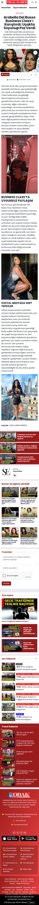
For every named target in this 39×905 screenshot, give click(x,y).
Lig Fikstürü (24, 881)
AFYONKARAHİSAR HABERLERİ (12, 887)
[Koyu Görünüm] (36, 2)
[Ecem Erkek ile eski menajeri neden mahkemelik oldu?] (28, 512)
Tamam (31, 902)
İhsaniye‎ (25, 892)
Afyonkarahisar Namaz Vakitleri (10, 855)
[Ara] (32, 2)
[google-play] (29, 839)
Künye (31, 881)
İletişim (12, 883)
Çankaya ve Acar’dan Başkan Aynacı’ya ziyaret (24, 718)
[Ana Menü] (2, 2)
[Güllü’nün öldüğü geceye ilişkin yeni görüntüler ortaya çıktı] (10, 492)
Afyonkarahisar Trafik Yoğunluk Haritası (27, 856)
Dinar (32, 890)
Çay (13, 890)
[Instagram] (21, 832)
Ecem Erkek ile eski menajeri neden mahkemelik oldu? (27, 520)
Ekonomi (33, 7)
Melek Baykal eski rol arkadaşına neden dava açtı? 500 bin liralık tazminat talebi (28, 541)
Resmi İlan (6, 7)
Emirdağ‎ (5, 892)
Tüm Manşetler (28, 863)
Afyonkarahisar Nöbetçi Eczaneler (10, 849)
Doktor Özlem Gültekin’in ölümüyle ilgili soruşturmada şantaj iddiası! (10, 541)
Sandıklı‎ (15, 894)
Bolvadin (20, 714)
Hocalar (18, 892)
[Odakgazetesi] (16, 2)
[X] (17, 832)
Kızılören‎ (9, 894)
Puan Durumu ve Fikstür (10, 864)
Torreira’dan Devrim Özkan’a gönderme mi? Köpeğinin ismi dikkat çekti (28, 501)
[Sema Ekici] (6, 472)
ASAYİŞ (19, 664)
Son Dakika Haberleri (8, 870)
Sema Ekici (12, 80)
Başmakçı (27, 887)
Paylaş (6, 74)
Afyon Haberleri (20, 7)
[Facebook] (14, 832)
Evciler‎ (11, 892)
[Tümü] (36, 658)
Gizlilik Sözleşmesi (22, 883)
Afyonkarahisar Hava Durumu (27, 849)
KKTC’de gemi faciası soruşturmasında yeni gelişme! (26, 668)
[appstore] (10, 839)
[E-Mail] (14, 475)
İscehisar (32, 892)
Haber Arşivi (27, 869)
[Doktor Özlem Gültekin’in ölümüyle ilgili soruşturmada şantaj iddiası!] (10, 532)
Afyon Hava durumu (11, 881)
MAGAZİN (19, 13)
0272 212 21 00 (21, 821)
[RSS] (25, 832)
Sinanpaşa (23, 894)
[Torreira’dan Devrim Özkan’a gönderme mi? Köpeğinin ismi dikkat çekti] (28, 492)
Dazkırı (26, 890)
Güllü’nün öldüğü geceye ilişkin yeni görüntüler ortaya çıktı (9, 501)
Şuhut (30, 894)
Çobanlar (19, 890)
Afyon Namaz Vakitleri (25, 879)
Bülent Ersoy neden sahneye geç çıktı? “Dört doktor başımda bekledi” (9, 521)
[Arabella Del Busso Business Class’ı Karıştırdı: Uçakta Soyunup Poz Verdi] (19, 60)
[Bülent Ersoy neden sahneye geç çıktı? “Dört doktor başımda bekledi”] (10, 512)
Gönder (6, 583)
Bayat (34, 887)
